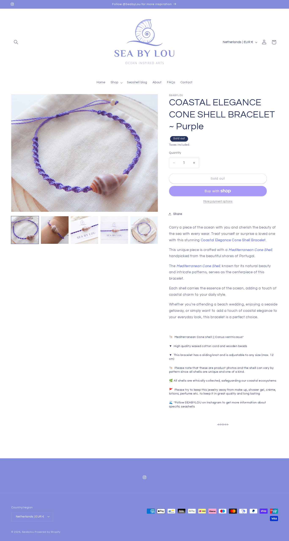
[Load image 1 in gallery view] (25, 230)
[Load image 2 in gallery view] (54, 230)
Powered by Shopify (47, 532)
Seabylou (28, 532)
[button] (16, 42)
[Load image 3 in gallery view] (84, 230)
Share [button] (177, 214)
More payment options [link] (218, 201)
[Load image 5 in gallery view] (144, 230)
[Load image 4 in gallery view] (114, 230)
